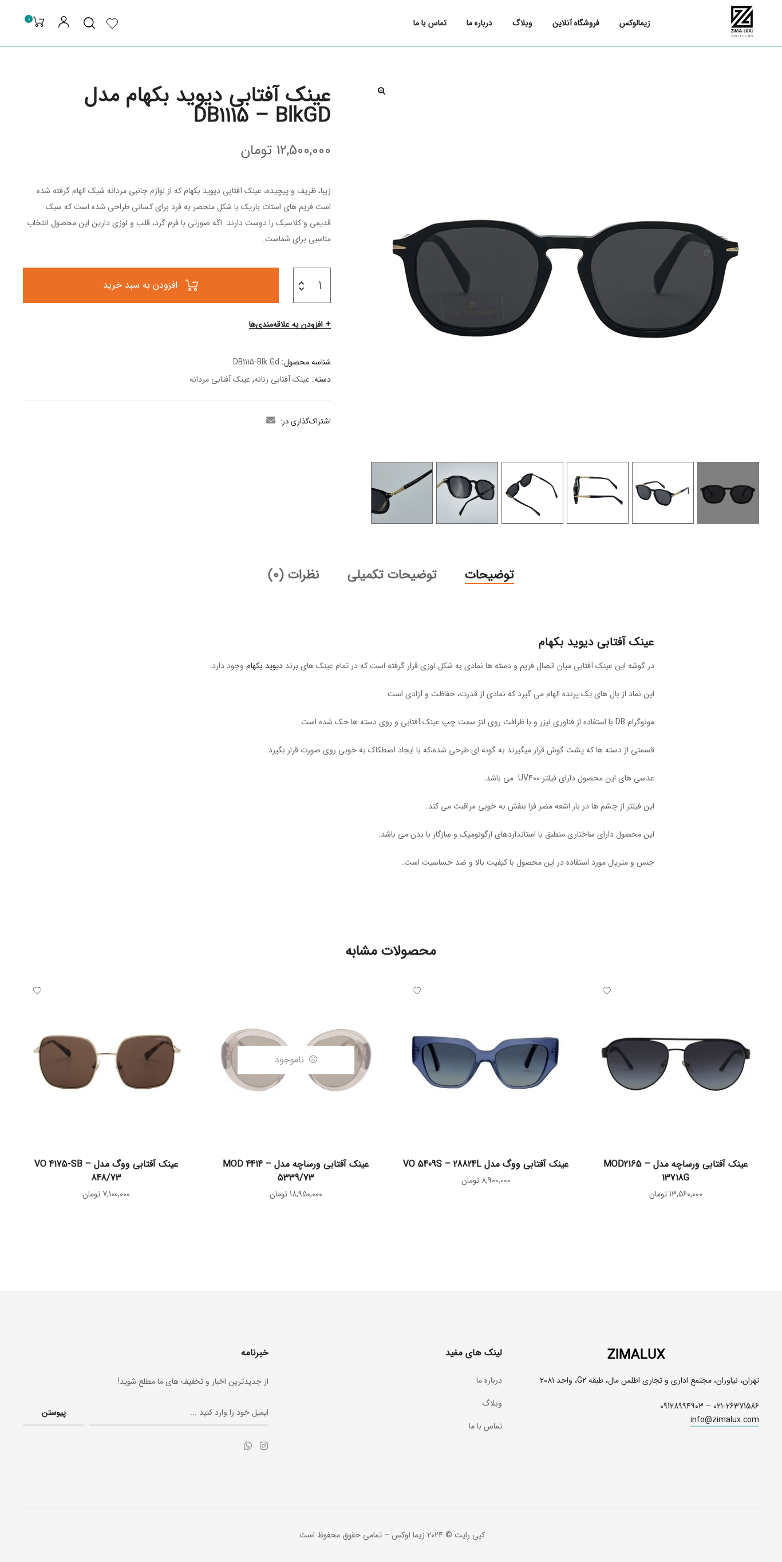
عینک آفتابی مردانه (219, 379)
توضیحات (489, 574)
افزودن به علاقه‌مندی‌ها (286, 324)
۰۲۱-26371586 (736, 1406)
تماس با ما (430, 23)
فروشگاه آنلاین (575, 23)
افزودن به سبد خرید (140, 285)
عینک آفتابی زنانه (282, 379)
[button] (382, 91)
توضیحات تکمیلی (392, 574)
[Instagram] (263, 1445)
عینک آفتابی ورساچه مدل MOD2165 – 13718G (675, 1171)
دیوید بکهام (264, 666)
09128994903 (682, 1406)
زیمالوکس (634, 23)
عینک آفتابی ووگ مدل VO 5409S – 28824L (486, 1164)
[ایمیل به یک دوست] (270, 421)
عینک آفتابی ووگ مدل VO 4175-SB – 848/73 (106, 1171)
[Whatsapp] (247, 1445)
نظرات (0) (293, 574)
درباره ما (479, 23)
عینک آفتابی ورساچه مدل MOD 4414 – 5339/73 (296, 1171)
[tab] (489, 575)
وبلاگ (522, 23)
